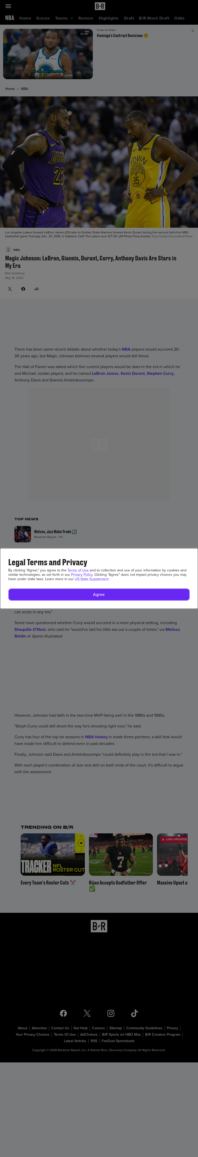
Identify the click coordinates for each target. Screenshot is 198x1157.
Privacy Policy (82, 574)
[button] (99, 594)
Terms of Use (78, 570)
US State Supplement (92, 579)
